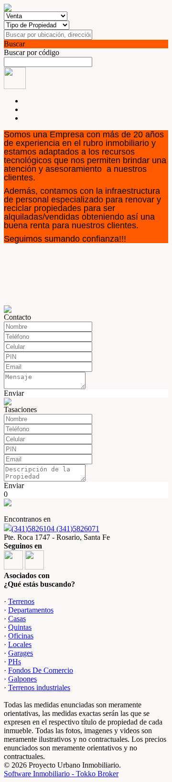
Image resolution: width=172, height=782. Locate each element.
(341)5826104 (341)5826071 (55, 529)
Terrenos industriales (39, 687)
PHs (14, 662)
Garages (20, 653)
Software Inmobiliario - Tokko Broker (61, 774)
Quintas (20, 627)
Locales (20, 644)
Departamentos (31, 610)
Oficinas (20, 636)
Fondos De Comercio (40, 670)
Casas (17, 618)
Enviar (14, 393)
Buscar (14, 44)
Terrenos (21, 601)
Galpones (22, 679)
